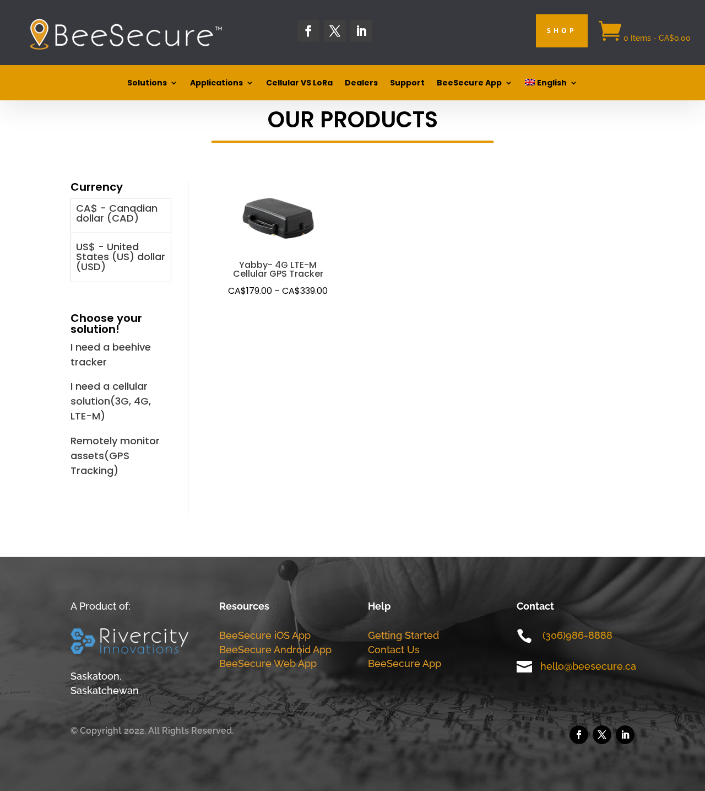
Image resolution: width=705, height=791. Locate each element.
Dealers (361, 83)
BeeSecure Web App (268, 663)
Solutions (147, 83)
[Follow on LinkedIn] (361, 31)
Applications (216, 83)
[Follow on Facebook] (308, 31)
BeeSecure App (469, 83)
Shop (562, 30)
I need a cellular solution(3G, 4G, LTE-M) (110, 401)
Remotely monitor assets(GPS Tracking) (115, 455)
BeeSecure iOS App (265, 635)
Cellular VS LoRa (299, 83)
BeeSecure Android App (275, 649)
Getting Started (403, 635)
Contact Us (394, 649)
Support (407, 83)
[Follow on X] (335, 31)
